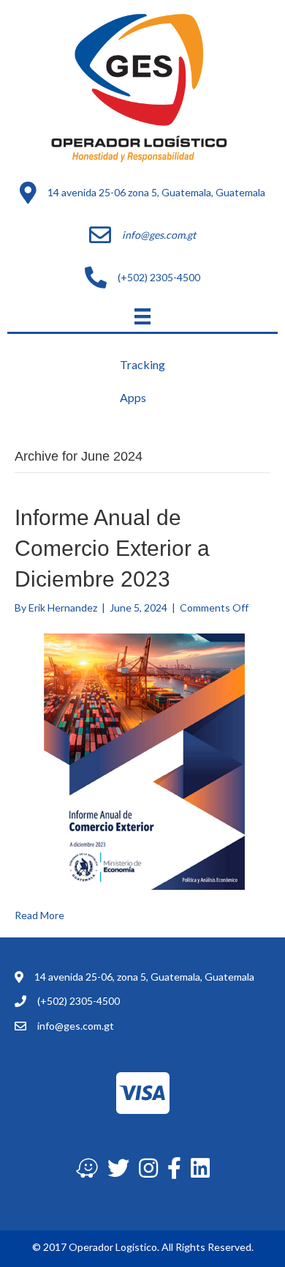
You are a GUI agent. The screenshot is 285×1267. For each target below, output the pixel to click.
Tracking (142, 364)
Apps (133, 397)
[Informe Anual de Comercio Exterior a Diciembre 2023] (142, 760)
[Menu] (142, 316)
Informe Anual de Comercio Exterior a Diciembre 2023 (112, 548)
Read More (39, 915)
